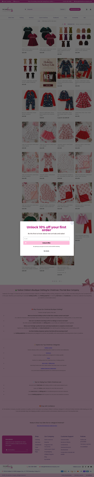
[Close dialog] (72, 223)
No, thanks (46, 251)
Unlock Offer (46, 243)
